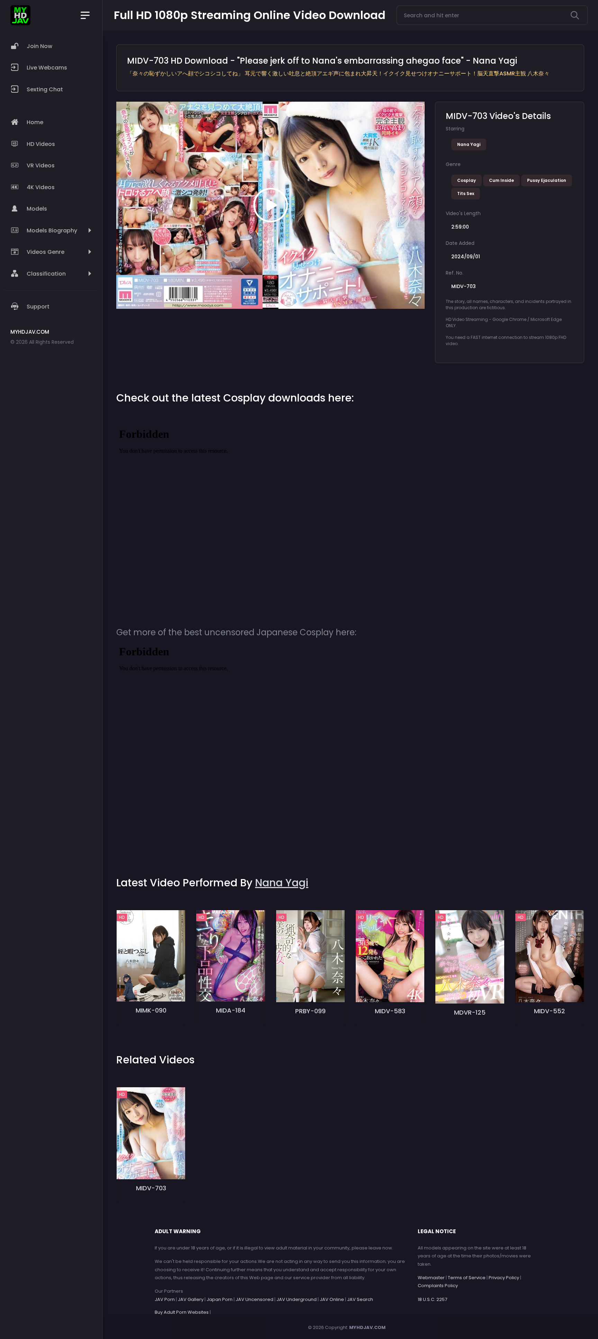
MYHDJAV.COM (367, 1327)
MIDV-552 (549, 1011)
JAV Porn (165, 1299)
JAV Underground (297, 1299)
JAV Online (332, 1299)
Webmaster (431, 1277)
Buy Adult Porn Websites (182, 1312)
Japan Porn (220, 1299)
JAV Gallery (190, 1299)
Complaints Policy (438, 1285)
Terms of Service (467, 1277)
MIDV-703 (151, 1188)
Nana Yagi (468, 144)
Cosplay (466, 180)
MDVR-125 (470, 1012)
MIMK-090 (151, 1010)
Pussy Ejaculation (546, 180)
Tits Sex (465, 193)
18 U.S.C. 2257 (432, 1299)
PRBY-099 (310, 1011)
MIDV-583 (390, 1011)
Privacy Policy (504, 1277)
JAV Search (360, 1299)
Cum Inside (501, 180)
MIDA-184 (230, 1010)
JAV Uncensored (254, 1299)
